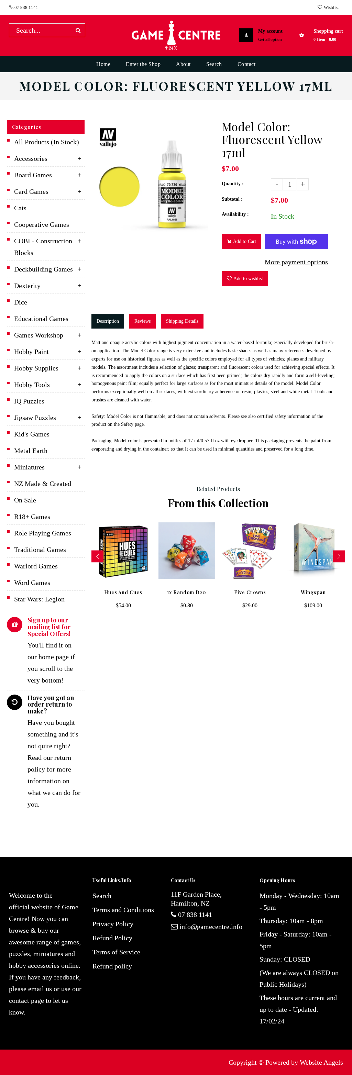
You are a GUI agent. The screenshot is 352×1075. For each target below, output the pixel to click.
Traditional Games (40, 549)
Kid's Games (32, 434)
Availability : (235, 214)
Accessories (30, 158)
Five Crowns (250, 592)
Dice (20, 302)
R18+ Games (32, 516)
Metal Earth (30, 450)
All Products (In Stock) (46, 142)
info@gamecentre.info (210, 926)
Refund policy (112, 966)
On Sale (25, 500)
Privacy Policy (112, 924)
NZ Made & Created (42, 483)
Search (101, 895)
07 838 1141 (25, 7)
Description (108, 321)
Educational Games (41, 318)
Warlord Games (36, 566)
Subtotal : (232, 199)
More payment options (296, 262)
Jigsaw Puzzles (35, 417)
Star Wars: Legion (39, 599)
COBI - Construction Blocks (43, 246)
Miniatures (29, 467)
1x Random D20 (186, 592)
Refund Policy (112, 938)
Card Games (31, 191)
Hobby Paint (31, 351)
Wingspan (313, 592)
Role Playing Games (42, 533)
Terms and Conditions (123, 909)
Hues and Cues (123, 592)
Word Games (32, 582)
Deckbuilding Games (43, 269)
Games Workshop (38, 335)
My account (270, 31)
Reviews (142, 321)
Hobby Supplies (36, 368)
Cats (20, 208)
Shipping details (182, 321)
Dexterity (27, 285)
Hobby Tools (32, 384)
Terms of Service (116, 952)
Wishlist (331, 7)
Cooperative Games (41, 224)
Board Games (33, 175)
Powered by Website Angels (304, 1062)
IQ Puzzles (29, 401)
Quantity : (233, 183)
